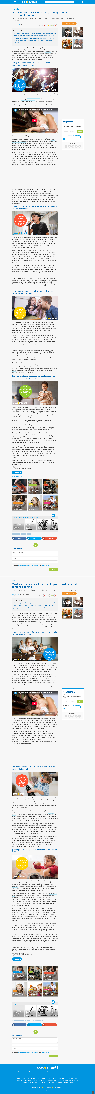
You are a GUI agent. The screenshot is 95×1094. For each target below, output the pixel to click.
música (16, 663)
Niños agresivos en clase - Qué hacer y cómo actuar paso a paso (67, 34)
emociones (19, 800)
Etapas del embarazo (18, 502)
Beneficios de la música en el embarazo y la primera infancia (17, 507)
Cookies (31, 1071)
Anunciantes (71, 1071)
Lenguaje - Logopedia (37, 1020)
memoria (34, 152)
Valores (29, 534)
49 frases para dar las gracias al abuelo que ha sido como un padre (78, 45)
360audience (52, 1091)
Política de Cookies (45, 565)
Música (15, 486)
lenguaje (45, 350)
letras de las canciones (28, 100)
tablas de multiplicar (18, 282)
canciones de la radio (33, 98)
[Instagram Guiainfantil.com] (73, 146)
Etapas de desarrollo (27, 1020)
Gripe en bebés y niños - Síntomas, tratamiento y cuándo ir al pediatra (78, 33)
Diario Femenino (59, 1087)
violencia (33, 326)
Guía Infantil (48, 1087)
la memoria (30, 731)
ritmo (34, 831)
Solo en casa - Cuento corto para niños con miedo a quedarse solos (67, 45)
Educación (15, 9)
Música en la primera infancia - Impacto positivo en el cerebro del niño (19, 491)
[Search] (72, 2)
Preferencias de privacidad (24, 565)
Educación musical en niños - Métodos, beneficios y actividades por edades (49, 490)
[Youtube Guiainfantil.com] (80, 146)
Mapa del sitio (47, 1074)
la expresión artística (48, 938)
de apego (24, 625)
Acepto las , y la (31, 565)
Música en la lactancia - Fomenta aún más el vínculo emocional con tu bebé (34, 490)
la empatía (36, 846)
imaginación (31, 682)
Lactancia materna (33, 485)
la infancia (22, 912)
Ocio (13, 581)
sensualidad (16, 241)
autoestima (24, 337)
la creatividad (44, 455)
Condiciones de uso (34, 565)
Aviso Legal (54, 1071)
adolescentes (53, 433)
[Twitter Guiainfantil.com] (76, 146)
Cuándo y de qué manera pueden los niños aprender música (49, 507)
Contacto (63, 1071)
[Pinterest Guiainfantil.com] (69, 146)
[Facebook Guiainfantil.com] (66, 146)
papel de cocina (40, 191)
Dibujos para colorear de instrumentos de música (26, 517)
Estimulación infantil (16, 1020)
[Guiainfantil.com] (29, 3)
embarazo (15, 887)
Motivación (23, 534)
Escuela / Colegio (16, 534)
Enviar (53, 569)
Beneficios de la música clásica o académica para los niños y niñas (34, 994)
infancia (14, 927)
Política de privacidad (42, 1071)
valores (54, 267)
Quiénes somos (22, 1071)
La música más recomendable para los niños (34, 508)
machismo (28, 415)
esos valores (33, 250)
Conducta (53, 462)
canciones (48, 52)
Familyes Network (36, 1087)
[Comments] (55, 26)
